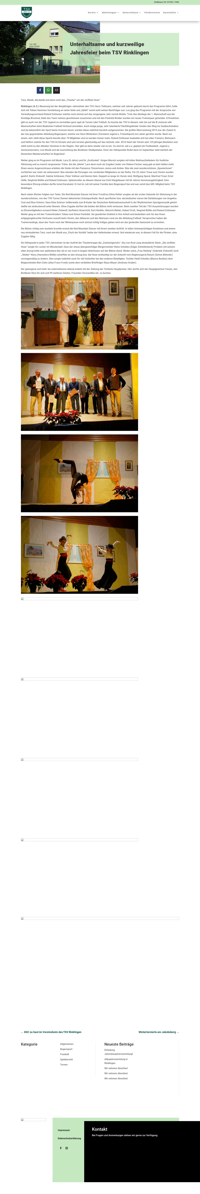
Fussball (64, 1054)
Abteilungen (109, 12)
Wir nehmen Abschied (116, 1068)
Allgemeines (66, 1044)
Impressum (64, 1130)
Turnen (64, 1064)
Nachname (124, 1147)
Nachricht (98, 1158)
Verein (92, 12)
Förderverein (152, 12)
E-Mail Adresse (101, 1151)
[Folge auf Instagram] (66, 1148)
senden (96, 1177)
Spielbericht (66, 1059)
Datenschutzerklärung (69, 1138)
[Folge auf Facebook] (60, 1148)
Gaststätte (169, 12)
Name (96, 1139)
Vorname (124, 1143)
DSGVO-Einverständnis (104, 1162)
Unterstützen (130, 12)
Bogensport (66, 1049)
